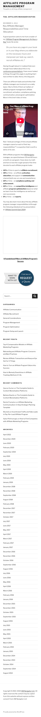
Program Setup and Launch (13, 331)
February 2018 (8, 504)
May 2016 (6, 582)
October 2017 (8, 517)
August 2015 (8, 621)
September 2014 (9, 669)
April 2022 (7, 435)
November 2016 (9, 556)
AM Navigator (29, 155)
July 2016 (6, 573)
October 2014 (8, 664)
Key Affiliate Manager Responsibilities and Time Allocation (15, 29)
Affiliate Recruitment (11, 314)
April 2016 (7, 586)
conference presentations (13, 71)
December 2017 (9, 508)
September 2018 (9, 495)
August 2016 (8, 569)
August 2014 (8, 673)
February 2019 (8, 478)
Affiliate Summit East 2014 (15, 210)
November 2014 (9, 660)
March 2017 (7, 539)
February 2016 (8, 595)
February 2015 (8, 647)
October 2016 (8, 560)
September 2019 (9, 452)
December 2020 (9, 439)
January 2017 (8, 547)
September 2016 (9, 565)
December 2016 (9, 552)
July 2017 (6, 521)
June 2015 (7, 630)
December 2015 (9, 604)
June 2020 (7, 443)
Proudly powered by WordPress (13, 712)
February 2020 (8, 448)
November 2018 (9, 491)
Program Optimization (11, 327)
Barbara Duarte (8, 395)
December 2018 (9, 487)
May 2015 (6, 634)
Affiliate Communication (12, 310)
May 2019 (6, 465)
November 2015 (9, 608)
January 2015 (8, 651)
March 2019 (7, 474)
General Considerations (12, 318)
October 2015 (8, 612)
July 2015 (6, 625)
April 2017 (7, 534)
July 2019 (6, 456)
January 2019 (8, 482)
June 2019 (7, 461)
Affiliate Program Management (18, 5)
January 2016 (8, 599)
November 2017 (9, 513)
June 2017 (7, 526)
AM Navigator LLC (28, 691)
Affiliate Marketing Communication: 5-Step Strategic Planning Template (19, 404)
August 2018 (8, 500)
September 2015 (9, 617)
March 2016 (7, 591)
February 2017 (8, 543)
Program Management (11, 323)
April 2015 (7, 638)
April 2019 (7, 469)
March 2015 (7, 643)
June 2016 (7, 578)
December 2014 (9, 656)
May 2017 (6, 530)
